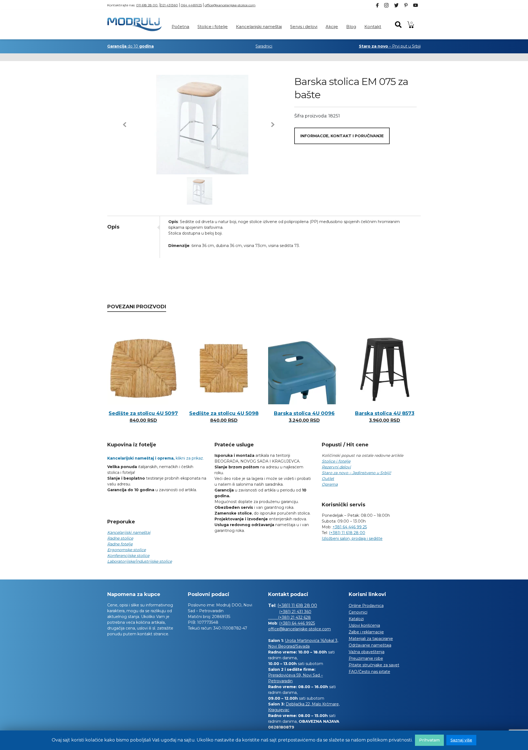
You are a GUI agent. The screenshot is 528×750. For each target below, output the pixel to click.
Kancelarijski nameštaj (259, 26)
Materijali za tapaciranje (371, 638)
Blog (351, 26)
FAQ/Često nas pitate (369, 671)
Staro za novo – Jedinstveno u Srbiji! (356, 472)
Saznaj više (461, 740)
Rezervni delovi (336, 467)
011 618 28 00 (147, 5)
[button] (124, 124)
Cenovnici (358, 612)
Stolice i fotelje (212, 26)
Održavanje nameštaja (370, 645)
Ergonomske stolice (126, 549)
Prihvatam (429, 740)
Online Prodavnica (366, 605)
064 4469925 (191, 5)
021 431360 (169, 5)
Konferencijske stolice (128, 555)
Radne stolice (120, 538)
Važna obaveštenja (366, 651)
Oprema (330, 484)
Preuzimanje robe (366, 658)
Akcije (332, 26)
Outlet (328, 478)
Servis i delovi (303, 26)
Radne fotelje (120, 544)
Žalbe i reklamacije (366, 632)
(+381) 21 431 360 (295, 611)
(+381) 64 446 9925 (297, 623)
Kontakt (372, 26)
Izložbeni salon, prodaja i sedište (352, 538)
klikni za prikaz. (155, 458)
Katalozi (356, 618)
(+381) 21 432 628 (289, 617)
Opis (113, 227)
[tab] (133, 227)
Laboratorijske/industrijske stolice (139, 561)
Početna (180, 26)
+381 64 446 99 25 (349, 526)
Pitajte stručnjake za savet (374, 665)
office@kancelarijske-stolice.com (230, 5)
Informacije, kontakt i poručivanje (342, 135)
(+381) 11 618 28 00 (347, 532)
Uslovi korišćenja (364, 625)
